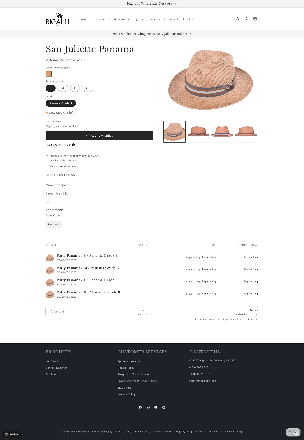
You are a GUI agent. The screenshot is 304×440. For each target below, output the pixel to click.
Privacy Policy (127, 394)
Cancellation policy (231, 431)
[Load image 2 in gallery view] (199, 132)
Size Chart (54, 215)
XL (87, 88)
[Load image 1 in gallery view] (175, 132)
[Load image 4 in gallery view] (246, 132)
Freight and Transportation (134, 374)
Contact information (207, 431)
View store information (63, 166)
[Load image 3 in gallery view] (222, 132)
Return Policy (126, 367)
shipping (225, 319)
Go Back (53, 224)
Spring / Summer (56, 367)
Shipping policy (184, 431)
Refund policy (142, 431)
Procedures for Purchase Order (137, 380)
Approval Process (129, 361)
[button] (84, 19)
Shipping (50, 126)
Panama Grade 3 (61, 103)
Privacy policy (123, 431)
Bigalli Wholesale (80, 431)
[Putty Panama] (48, 74)
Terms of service (163, 431)
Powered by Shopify (101, 431)
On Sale (51, 374)
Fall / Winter (53, 361)
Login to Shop (53, 121)
